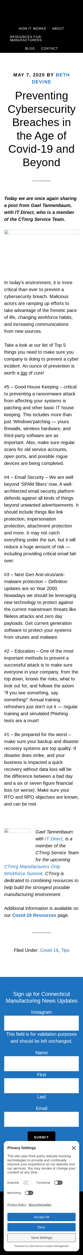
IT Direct (53, 838)
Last (41, 1096)
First (41, 1074)
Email (41, 1108)
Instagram (41, 1012)
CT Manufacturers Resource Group (41, 12)
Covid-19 (49, 950)
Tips (65, 950)
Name (42, 1052)
